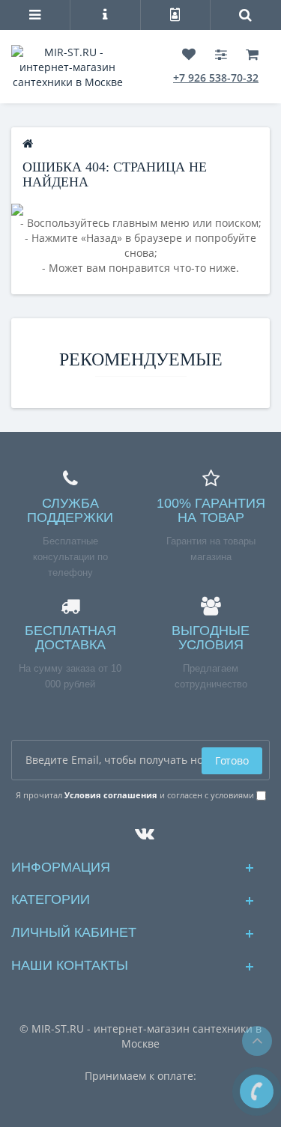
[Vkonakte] (140, 829)
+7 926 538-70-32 (216, 77)
